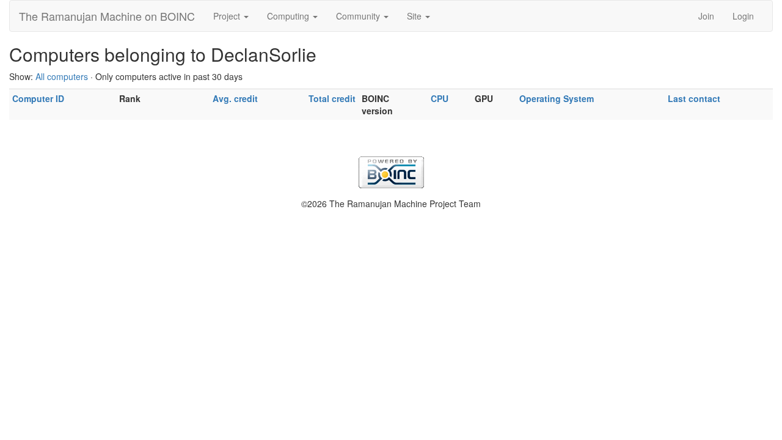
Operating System (556, 98)
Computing (289, 16)
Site (415, 16)
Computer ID (38, 98)
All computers (61, 76)
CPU (439, 98)
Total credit (332, 98)
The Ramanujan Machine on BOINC (107, 16)
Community (359, 16)
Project (228, 16)
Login (743, 16)
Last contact (694, 98)
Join (706, 16)
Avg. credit (235, 98)
